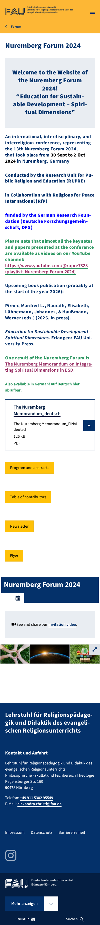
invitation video (62, 624)
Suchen (72, 919)
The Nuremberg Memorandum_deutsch (37, 410)
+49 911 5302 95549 (36, 798)
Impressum (15, 832)
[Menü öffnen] (92, 12)
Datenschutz (41, 832)
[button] (89, 425)
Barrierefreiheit (71, 832)
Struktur (22, 919)
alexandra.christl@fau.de (39, 804)
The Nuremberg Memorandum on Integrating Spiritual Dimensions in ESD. (48, 367)
